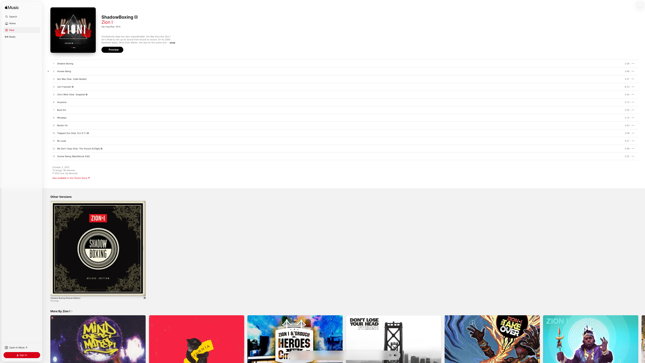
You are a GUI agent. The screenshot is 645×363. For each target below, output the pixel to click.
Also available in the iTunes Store (69, 178)
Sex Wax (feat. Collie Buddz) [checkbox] (72, 79)
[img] (12, 8)
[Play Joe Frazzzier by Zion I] (53, 86)
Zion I (107, 22)
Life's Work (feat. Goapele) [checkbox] (71, 94)
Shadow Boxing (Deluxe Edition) (67, 202)
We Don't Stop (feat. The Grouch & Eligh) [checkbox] (78, 148)
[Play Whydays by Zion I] (53, 117)
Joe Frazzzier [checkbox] (64, 86)
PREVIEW (625, 64)
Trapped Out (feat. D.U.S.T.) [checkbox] (72, 133)
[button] (22, 16)
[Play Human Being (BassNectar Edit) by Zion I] (53, 156)
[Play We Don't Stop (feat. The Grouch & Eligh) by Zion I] (53, 148)
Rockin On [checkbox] (62, 125)
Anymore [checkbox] (62, 102)
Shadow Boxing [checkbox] (65, 63)
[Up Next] (390, 355)
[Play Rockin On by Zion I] (53, 125)
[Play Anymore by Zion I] (53, 102)
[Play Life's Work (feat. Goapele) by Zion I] (53, 94)
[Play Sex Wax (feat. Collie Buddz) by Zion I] (53, 79)
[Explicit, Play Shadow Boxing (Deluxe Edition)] (54, 291)
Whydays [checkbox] (62, 117)
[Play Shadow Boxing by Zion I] (53, 63)
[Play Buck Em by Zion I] (53, 110)
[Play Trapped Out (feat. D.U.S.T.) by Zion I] (53, 133)
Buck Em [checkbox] (61, 110)
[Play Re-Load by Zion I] (53, 141)
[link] (61, 311)
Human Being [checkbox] (64, 71)
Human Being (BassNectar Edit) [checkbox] (73, 156)
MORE (172, 43)
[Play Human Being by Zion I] (53, 71)
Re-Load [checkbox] (61, 140)
